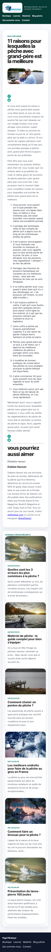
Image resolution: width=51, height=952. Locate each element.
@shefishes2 (24, 518)
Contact (26, 20)
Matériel (26, 16)
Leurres (16, 16)
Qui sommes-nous (11, 20)
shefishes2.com (15, 514)
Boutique (6, 16)
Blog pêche (37, 16)
